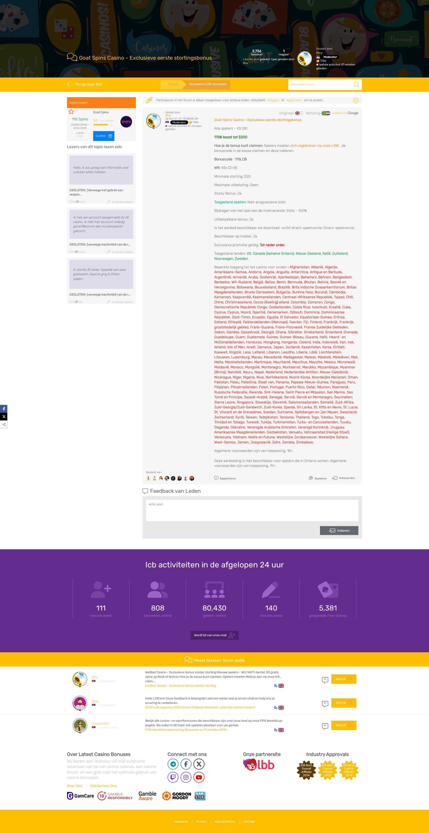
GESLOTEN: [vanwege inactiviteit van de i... (100, 244)
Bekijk (341, 679)
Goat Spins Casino (229, 120)
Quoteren (320, 478)
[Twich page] (173, 777)
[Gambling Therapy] (176, 795)
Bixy (245, 63)
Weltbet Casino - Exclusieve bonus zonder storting (180, 686)
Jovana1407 (100, 724)
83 (325, 703)
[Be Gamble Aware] (147, 795)
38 (325, 679)
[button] (279, 686)
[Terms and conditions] (115, 795)
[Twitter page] (198, 764)
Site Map (249, 821)
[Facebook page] (186, 764)
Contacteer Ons (103, 786)
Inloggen (273, 100)
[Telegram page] (173, 764)
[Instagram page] (186, 777)
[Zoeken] (356, 84)
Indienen (343, 531)
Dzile (95, 701)
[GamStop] (200, 795)
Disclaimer (181, 821)
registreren (294, 100)
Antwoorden (347, 478)
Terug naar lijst (88, 84)
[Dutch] (325, 113)
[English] (299, 113)
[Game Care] (80, 796)
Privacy (201, 821)
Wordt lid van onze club (210, 635)
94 (325, 725)
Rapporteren (227, 478)
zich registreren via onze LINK (314, 145)
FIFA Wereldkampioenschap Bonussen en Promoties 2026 (186, 730)
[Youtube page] (198, 777)
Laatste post (251, 59)
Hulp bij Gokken (224, 821)
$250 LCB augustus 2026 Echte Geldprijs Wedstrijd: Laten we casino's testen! (200, 707)
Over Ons (74, 786)
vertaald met (340, 113)
